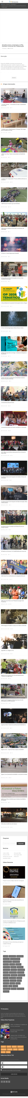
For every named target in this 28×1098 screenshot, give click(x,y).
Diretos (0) (16, 856)
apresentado (20, 956)
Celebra (9, 1046)
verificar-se (6, 980)
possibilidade (20, 988)
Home (4, 4)
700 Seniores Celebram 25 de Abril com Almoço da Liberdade (12, 229)
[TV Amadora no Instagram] (7, 1082)
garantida (12, 964)
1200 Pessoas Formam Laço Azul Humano (10, 203)
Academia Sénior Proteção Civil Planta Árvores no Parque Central (12, 527)
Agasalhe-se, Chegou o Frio (7, 650)
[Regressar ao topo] (23, 1089)
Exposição (3, 1049)
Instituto (19, 980)
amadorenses (7, 988)
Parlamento (13, 969)
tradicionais (20, 967)
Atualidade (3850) (6, 858)
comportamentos (7, 961)
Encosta (3, 1052)
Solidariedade (12, 956)
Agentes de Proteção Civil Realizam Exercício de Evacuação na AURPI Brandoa (12, 700)
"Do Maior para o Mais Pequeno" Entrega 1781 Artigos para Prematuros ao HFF (13, 130)
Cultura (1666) (6, 853)
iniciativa (5, 956)
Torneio (15, 1049)
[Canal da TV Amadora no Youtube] (9, 1082)
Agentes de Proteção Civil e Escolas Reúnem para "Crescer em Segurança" (12, 676)
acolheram (13, 967)
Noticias (8, 4)
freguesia (12, 983)
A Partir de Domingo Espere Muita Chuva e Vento (12, 328)
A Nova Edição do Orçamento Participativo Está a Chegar (14, 303)
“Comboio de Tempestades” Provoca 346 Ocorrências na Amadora (14, 179)
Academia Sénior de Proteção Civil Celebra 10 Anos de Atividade (13, 477)
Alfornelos (6, 964)
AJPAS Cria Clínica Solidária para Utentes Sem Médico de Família (13, 799)
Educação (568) (17, 853)
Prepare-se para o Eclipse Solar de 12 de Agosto (13, 880)
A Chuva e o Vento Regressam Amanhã (10, 253)
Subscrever (14, 1074)
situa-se (18, 983)
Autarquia (21, 1049)
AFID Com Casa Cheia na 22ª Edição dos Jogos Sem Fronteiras (12, 601)
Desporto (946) (6, 854)
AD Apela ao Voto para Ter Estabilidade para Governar (13, 551)
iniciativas (6, 972)
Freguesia (10, 1049)
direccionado (12, 978)
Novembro (18, 964)
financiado (6, 983)
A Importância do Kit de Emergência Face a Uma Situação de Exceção (12, 278)
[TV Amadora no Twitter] (4, 1082)
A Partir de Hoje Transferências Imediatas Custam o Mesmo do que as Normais (13, 378)
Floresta (5, 986)
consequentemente (15, 959)
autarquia (14, 988)
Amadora (15, 986)
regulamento (6, 969)
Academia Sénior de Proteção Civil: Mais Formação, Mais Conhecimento (14, 502)
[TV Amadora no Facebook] (2, 1082)
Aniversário (20, 1046)
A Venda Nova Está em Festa (7, 402)
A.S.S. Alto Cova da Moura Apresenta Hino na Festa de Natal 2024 (13, 452)
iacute (10, 986)
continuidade (21, 975)
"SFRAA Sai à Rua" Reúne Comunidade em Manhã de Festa (13, 154)
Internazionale (13, 972)
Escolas (8, 1052)
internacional (21, 972)
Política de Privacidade (15, 1070)
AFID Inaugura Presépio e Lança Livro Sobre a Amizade (13, 625)
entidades (19, 978)
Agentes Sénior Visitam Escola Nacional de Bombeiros (13, 724)
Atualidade (13, 4)
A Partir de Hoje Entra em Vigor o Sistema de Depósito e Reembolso (14, 353)
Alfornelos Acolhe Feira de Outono (9, 823)
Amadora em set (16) (7, 856)
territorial (6, 978)
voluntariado (6, 967)
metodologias (7, 975)
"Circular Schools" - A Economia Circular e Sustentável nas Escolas (13, 105)
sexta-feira (6, 991)
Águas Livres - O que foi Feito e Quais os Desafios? (12, 749)
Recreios (14, 1046)
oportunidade (21, 969)
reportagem (6, 959)
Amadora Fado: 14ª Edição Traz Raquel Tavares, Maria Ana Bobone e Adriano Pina (18, 1037)
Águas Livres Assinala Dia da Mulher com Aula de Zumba (14, 774)
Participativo (14, 975)
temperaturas (16, 961)
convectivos (13, 980)
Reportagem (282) (18, 854)
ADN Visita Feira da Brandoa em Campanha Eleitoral (13, 576)
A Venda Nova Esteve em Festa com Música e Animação (13, 427)
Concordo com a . (11, 1070)
